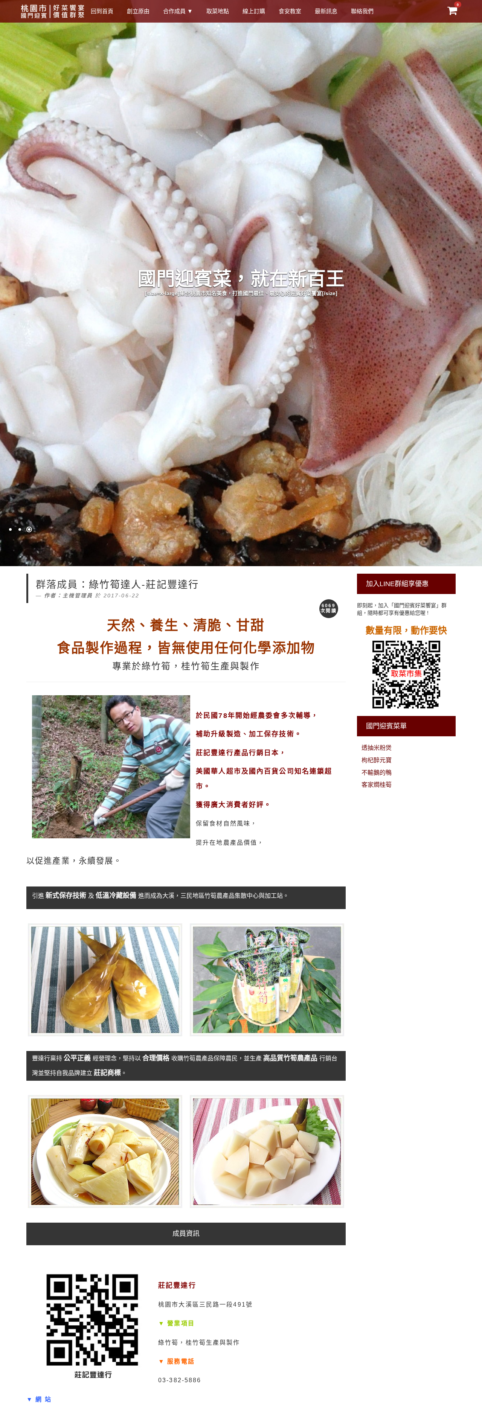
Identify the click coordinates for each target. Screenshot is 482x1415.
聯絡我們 (362, 11)
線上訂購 (254, 11)
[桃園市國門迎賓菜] (53, 11)
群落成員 (57, 584)
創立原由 (138, 11)
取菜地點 (217, 11)
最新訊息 (326, 11)
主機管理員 (78, 596)
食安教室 (290, 11)
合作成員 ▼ (178, 11)
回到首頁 (102, 11)
